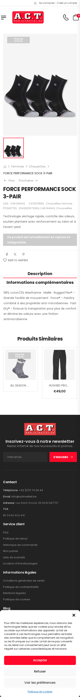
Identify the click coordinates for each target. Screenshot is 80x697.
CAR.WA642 (47, 208)
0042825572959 (29, 208)
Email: (7, 496)
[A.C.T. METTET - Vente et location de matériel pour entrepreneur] (28, 17)
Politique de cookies (40, 691)
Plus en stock (18, 40)
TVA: (6, 509)
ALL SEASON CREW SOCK (26, 385)
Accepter (40, 660)
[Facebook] (7, 254)
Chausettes (37, 166)
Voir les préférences (40, 682)
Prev (11, 181)
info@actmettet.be (24, 496)
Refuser (40, 671)
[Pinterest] (23, 254)
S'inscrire (60, 457)
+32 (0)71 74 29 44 (31, 490)
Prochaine (28, 181)
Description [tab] (40, 273)
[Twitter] (15, 254)
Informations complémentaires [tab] (40, 282)
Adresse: (9, 503)
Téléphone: (10, 490)
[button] (74, 615)
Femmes (17, 166)
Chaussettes (64, 208)
